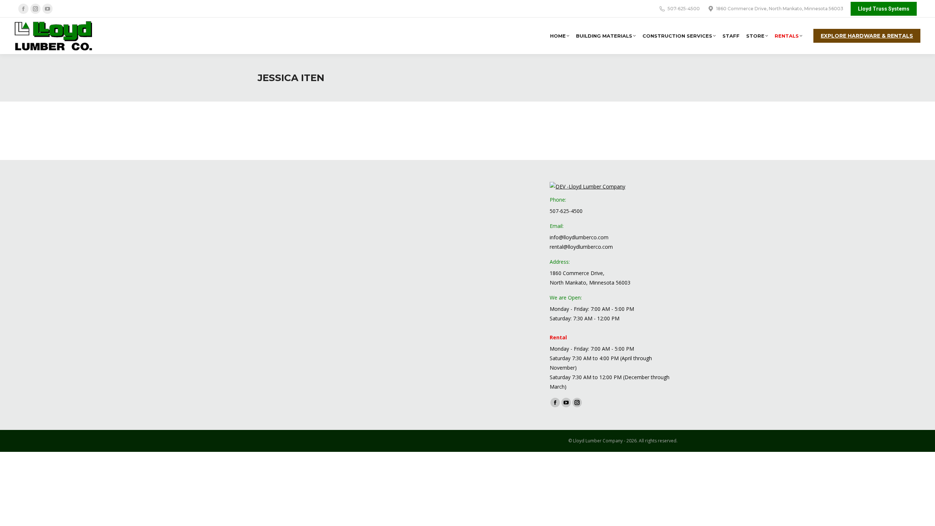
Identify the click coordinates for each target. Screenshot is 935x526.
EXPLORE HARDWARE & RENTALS (867, 36)
